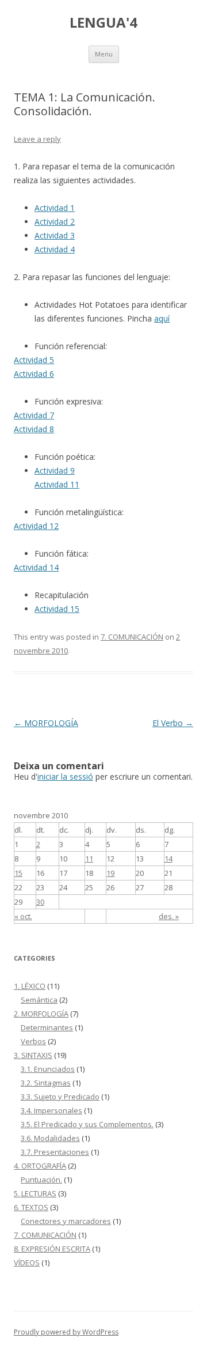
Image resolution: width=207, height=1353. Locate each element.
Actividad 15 (56, 608)
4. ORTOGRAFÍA (40, 1166)
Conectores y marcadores (66, 1221)
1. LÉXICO (29, 986)
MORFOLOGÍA (46, 722)
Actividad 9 (54, 470)
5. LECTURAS (35, 1193)
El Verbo (172, 722)
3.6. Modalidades (50, 1138)
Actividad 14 (36, 567)
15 (18, 873)
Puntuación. (41, 1179)
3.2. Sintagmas (46, 1083)
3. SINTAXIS (33, 1055)
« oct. (23, 916)
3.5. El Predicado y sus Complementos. (87, 1124)
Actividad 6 (34, 373)
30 (40, 902)
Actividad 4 (54, 249)
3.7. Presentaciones (55, 1152)
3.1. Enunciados (48, 1069)
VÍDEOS (27, 1262)
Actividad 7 (34, 415)
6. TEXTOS (31, 1207)
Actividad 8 (34, 429)
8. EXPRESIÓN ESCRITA (52, 1249)
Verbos (33, 1041)
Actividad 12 (36, 525)
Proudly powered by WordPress (66, 1332)
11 (89, 858)
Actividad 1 (54, 207)
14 (168, 858)
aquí (162, 318)
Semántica (39, 1000)
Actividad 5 (34, 359)
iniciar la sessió (65, 776)
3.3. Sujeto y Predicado (60, 1096)
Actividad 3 (54, 235)
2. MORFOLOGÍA (41, 1013)
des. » (169, 916)
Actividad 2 (54, 221)
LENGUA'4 (103, 23)
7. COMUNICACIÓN (132, 637)
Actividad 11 (56, 484)
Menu (104, 54)
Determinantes (47, 1027)
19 (110, 873)
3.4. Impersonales (51, 1110)
